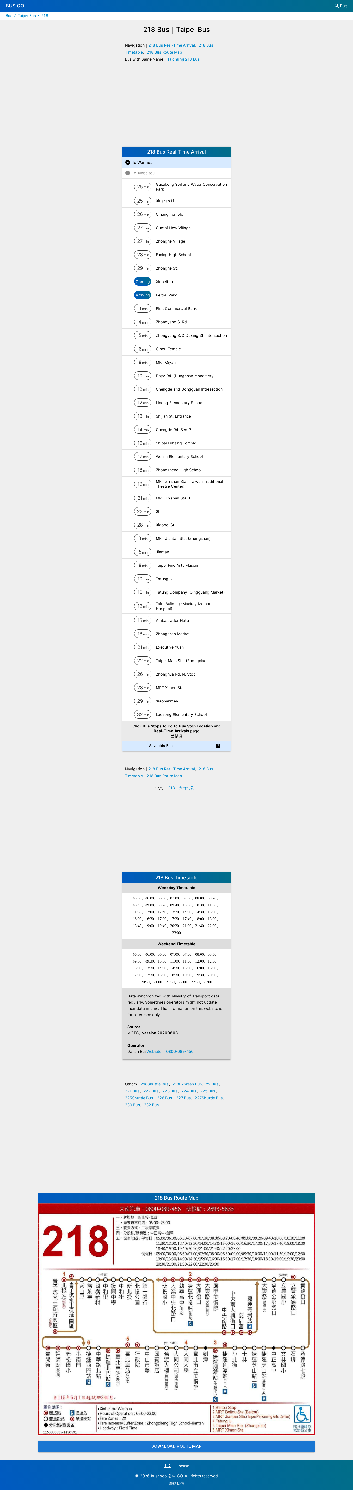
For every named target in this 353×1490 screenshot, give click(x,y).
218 (44, 15)
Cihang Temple (169, 214)
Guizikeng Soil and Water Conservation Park (191, 186)
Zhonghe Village (170, 241)
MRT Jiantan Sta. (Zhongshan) (183, 538)
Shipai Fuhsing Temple (176, 443)
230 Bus (132, 1104)
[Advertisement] (176, 105)
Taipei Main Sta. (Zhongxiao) (182, 660)
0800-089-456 (180, 1051)
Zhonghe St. (167, 268)
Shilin (160, 511)
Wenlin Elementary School (179, 456)
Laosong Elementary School (181, 714)
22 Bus (212, 1084)
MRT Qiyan (166, 362)
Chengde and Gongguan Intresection (189, 389)
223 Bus (169, 1091)
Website (153, 1051)
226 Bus (164, 1098)
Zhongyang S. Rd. (172, 322)
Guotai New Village (173, 227)
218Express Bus (187, 1084)
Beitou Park (166, 295)
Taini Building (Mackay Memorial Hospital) (185, 606)
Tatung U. (164, 578)
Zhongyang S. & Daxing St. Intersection (191, 335)
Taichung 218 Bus (183, 59)
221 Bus (132, 1091)
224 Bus (188, 1091)
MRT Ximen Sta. (170, 687)
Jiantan (162, 551)
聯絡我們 (176, 1483)
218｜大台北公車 (183, 787)
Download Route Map (176, 1446)
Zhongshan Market (173, 633)
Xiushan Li (165, 200)
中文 (167, 1465)
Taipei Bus (27, 15)
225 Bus (207, 1091)
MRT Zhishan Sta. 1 (173, 498)
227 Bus (183, 1098)
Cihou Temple (168, 348)
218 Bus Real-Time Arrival (171, 45)
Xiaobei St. (165, 525)
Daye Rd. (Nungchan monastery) (185, 375)
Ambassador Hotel (173, 620)
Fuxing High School (173, 254)
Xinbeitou (164, 281)
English (182, 1466)
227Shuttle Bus (209, 1098)
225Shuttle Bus (139, 1098)
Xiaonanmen (167, 701)
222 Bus (150, 1091)
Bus (9, 15)
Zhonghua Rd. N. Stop (176, 674)
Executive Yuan (170, 647)
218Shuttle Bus (155, 1084)
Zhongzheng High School (179, 470)
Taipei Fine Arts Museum (178, 565)
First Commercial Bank (176, 308)
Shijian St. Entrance (173, 416)
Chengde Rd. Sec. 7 (173, 429)
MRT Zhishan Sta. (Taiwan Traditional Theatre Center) (189, 484)
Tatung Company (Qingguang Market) (190, 592)
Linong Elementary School (179, 402)
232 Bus (151, 1104)
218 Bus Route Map (164, 52)
